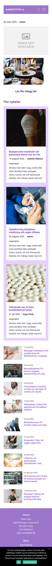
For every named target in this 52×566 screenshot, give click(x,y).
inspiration (14, 163)
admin (22, 22)
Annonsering (26, 545)
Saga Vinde (28, 314)
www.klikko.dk (28, 533)
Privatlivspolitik (30, 562)
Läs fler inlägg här (26, 91)
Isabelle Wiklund (35, 158)
